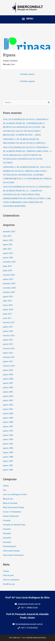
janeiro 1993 (8, 439)
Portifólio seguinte (27, 81)
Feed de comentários (11, 580)
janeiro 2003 (8, 400)
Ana (4, 490)
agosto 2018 (8, 297)
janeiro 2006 (8, 387)
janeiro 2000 (8, 413)
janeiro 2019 (8, 279)
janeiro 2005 (8, 392)
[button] (27, 18)
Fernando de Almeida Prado (14, 525)
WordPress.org (9, 584)
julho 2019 (7, 266)
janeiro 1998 (8, 422)
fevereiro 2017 (9, 322)
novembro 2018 (9, 288)
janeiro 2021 (8, 253)
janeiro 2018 (8, 309)
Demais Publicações (11, 516)
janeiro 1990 (8, 448)
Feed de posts (8, 575)
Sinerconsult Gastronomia (13, 555)
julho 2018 (7, 301)
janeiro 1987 (8, 461)
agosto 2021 (8, 244)
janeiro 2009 (8, 374)
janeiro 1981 (8, 465)
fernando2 (7, 533)
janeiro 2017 (8, 327)
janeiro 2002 (8, 405)
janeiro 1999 (8, 418)
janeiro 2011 (8, 361)
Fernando (6, 520)
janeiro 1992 (8, 444)
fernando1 (7, 529)
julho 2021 (7, 249)
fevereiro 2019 (9, 275)
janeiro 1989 (8, 452)
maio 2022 (7, 236)
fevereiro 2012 (9, 348)
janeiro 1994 (8, 435)
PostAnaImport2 (9, 546)
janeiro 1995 (8, 431)
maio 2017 (7, 318)
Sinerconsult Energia (11, 551)
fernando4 (7, 542)
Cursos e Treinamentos (12, 512)
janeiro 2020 (8, 258)
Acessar (6, 571)
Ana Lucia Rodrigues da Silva (15, 494)
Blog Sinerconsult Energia (13, 507)
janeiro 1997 (8, 426)
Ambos (6, 486)
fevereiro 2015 (9, 336)
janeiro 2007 (8, 383)
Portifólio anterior (27, 74)
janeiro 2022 (8, 240)
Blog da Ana (8, 499)
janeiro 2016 (8, 331)
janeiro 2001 (8, 409)
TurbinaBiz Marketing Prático (36, 638)
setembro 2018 (9, 292)
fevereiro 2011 (9, 357)
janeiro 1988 (8, 457)
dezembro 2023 (9, 232)
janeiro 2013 (8, 344)
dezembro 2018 (9, 283)
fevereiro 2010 (9, 366)
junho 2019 (7, 270)
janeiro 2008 (8, 379)
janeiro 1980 (8, 470)
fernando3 (7, 538)
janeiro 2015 (8, 340)
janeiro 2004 (8, 396)
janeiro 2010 (8, 370)
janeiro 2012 (8, 353)
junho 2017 (7, 314)
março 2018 (7, 305)
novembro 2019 (9, 262)
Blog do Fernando (10, 503)
